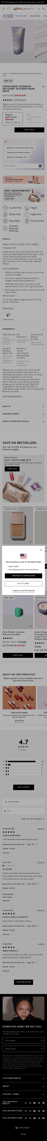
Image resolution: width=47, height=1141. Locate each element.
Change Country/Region (23, 591)
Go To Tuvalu (23, 583)
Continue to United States (23, 576)
